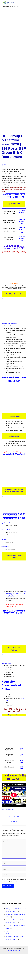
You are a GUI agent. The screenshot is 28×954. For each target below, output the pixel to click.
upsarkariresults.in (14, 950)
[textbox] (16, 596)
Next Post (14, 821)
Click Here (18, 197)
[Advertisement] (14, 74)
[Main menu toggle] (25, 4)
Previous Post (14, 816)
